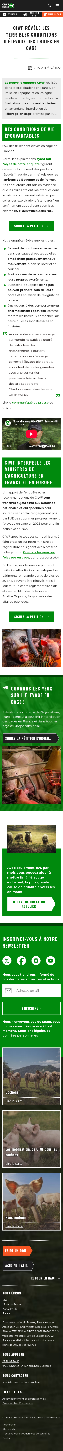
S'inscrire (29, 1008)
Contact (6, 1438)
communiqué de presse (30, 402)
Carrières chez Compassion (17, 1403)
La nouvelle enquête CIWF (25, 82)
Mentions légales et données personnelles (26, 1433)
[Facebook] (21, 960)
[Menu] (57, 6)
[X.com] (6, 960)
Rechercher (9, 1424)
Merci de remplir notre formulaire (21, 1382)
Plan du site (9, 1429)
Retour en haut (43, 1278)
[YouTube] (50, 960)
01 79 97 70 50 (10, 1361)
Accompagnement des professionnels (24, 1398)
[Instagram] (36, 960)
